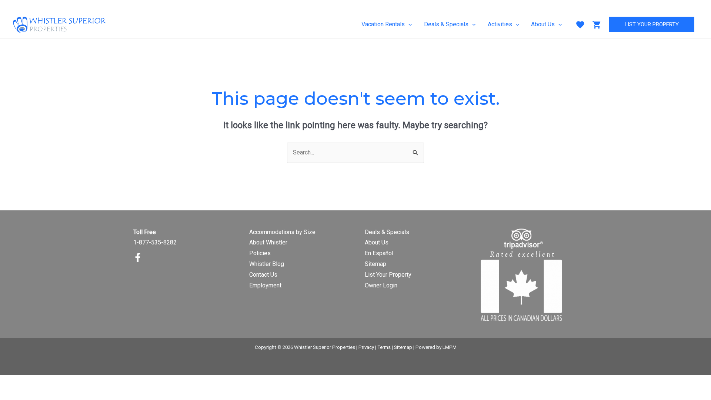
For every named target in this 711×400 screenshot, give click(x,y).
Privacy (366, 347)
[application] (408, 24)
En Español (379, 253)
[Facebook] (137, 257)
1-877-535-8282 (155, 242)
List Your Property (388, 274)
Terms (384, 347)
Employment (265, 285)
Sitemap (375, 263)
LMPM (450, 347)
